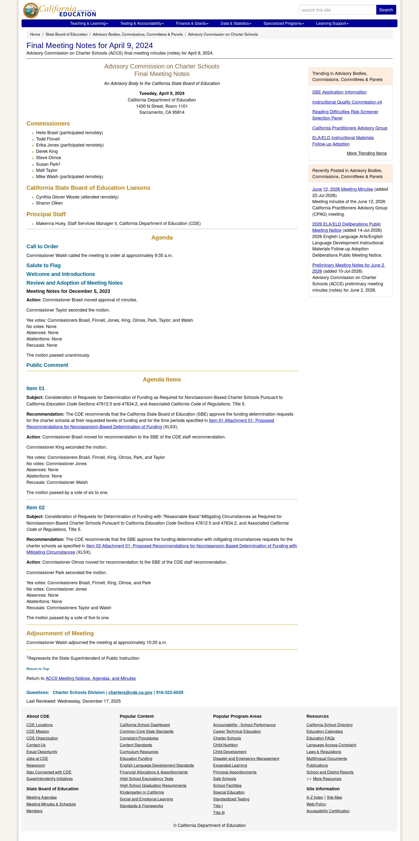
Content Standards (136, 745)
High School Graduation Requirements (153, 785)
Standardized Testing (231, 799)
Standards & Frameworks (141, 805)
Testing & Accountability (140, 23)
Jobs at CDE (37, 758)
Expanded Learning (230, 765)
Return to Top (37, 669)
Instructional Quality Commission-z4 (347, 102)
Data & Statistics (235, 23)
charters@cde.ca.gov (130, 692)
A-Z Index (314, 797)
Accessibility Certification (328, 811)
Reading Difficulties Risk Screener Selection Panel (345, 114)
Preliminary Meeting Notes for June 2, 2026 (348, 268)
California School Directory (329, 724)
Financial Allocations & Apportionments (154, 772)
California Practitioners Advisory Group (349, 127)
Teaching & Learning (88, 23)
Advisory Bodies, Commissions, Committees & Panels (138, 34)
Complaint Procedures (139, 738)
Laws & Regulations (323, 751)
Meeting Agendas (41, 797)
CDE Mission (37, 731)
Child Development (229, 751)
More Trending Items (367, 153)
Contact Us (36, 745)
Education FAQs (320, 738)
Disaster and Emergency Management (246, 758)
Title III (219, 812)
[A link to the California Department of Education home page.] (58, 10)
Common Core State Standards (147, 731)
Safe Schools (224, 778)
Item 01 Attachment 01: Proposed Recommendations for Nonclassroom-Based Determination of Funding (150, 423)
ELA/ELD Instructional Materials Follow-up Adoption (343, 140)
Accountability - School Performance (244, 724)
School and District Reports (330, 772)
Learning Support (331, 23)
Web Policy (316, 804)
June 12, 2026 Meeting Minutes (342, 189)
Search (386, 9)
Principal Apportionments (235, 772)
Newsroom (35, 765)
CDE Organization (42, 738)
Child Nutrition (225, 745)
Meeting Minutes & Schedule (51, 804)
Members (34, 811)
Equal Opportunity (41, 751)
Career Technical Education (237, 731)
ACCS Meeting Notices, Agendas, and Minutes (91, 678)
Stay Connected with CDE (49, 772)
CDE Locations (39, 724)
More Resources (327, 778)
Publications (317, 765)
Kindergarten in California (142, 792)
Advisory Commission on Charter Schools (223, 34)
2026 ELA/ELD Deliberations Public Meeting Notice (346, 227)
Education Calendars (324, 731)
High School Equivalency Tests (146, 778)
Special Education (229, 792)
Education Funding (136, 758)
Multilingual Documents (326, 758)
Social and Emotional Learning (146, 799)
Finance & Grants (191, 23)
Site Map (334, 797)
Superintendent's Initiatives (49, 778)
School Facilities (227, 785)
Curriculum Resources (139, 751)
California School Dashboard (145, 724)
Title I (218, 805)
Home (35, 34)
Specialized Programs (283, 23)
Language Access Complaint (331, 745)
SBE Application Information (339, 92)
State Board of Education (67, 34)
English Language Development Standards (157, 765)
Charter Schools (227, 738)
